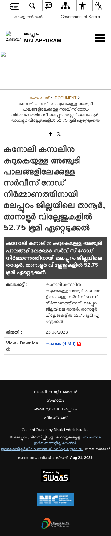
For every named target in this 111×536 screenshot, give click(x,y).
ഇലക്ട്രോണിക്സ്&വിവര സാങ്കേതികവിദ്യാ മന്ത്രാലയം (42, 449)
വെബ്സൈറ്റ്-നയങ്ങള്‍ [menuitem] (55, 391)
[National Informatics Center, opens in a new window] (55, 500)
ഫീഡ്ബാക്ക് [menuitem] (55, 417)
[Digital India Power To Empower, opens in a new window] (55, 524)
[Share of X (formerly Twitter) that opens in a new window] (58, 134)
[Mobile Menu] (99, 37)
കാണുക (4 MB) (61, 343)
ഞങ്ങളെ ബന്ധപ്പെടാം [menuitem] (55, 408)
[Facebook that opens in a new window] (50, 134)
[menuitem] (14, 5)
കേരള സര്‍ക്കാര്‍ (28, 16)
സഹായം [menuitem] (55, 400)
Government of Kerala (80, 16)
